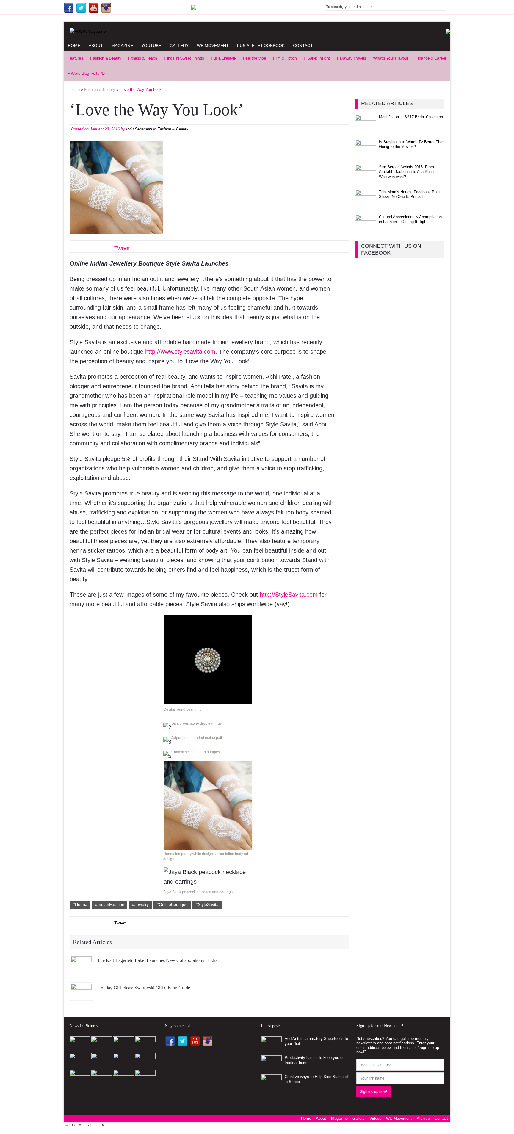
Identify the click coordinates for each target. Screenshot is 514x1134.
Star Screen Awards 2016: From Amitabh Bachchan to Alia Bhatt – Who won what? (408, 172)
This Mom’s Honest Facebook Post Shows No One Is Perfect (409, 194)
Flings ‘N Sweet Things (184, 58)
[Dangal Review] (123, 1065)
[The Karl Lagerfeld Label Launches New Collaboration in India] (81, 968)
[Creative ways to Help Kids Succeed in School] (271, 1087)
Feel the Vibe (254, 58)
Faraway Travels (351, 58)
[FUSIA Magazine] (257, 31)
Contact (303, 45)
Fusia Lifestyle (223, 58)
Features (75, 58)
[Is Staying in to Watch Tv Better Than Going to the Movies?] (365, 152)
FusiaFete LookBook (261, 45)
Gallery (179, 45)
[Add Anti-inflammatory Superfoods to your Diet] (271, 1048)
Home (74, 45)
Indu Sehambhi (139, 129)
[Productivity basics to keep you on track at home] (271, 1068)
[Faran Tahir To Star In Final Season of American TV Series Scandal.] (145, 1048)
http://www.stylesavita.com (180, 351)
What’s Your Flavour (390, 58)
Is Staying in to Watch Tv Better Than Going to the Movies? (411, 144)
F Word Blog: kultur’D (86, 73)
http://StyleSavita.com (289, 594)
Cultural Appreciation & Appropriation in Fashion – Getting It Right (410, 219)
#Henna (80, 904)
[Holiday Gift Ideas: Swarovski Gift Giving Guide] (81, 995)
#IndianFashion (109, 904)
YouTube (151, 45)
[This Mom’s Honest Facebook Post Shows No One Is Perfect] (365, 202)
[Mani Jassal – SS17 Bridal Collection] (365, 127)
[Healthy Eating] (123, 1082)
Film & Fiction (285, 58)
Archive (423, 1118)
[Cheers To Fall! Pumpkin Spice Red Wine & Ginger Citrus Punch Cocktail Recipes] (80, 1082)
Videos (375, 1118)
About (96, 45)
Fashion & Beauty (105, 58)
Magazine (122, 45)
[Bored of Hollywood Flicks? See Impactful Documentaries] (101, 1082)
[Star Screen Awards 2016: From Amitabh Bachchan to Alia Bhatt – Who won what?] (365, 177)
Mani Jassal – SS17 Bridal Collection (411, 117)
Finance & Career (431, 58)
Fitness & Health (142, 58)
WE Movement (213, 45)
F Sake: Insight (317, 58)
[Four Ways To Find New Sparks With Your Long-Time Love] (145, 1082)
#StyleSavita (207, 904)
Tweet (122, 248)
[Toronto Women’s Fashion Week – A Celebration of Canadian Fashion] (145, 1065)
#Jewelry (140, 904)
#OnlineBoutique (172, 904)
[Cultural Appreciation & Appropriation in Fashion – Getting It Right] (365, 227)
